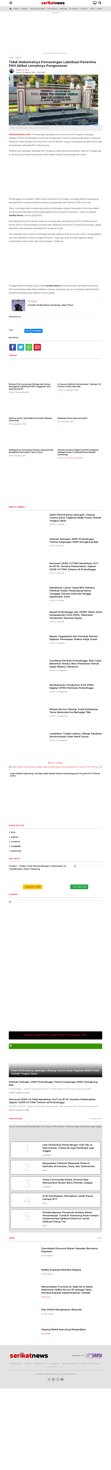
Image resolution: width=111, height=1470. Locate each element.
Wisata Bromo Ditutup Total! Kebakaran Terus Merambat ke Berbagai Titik (73, 711)
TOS (61, 1432)
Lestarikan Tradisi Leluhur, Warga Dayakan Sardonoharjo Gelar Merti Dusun (75, 735)
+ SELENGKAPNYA (95, 1184)
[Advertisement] (55, 33)
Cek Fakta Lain (79, 881)
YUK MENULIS (53, 1429)
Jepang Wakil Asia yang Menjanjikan (63, 1394)
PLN (12, 827)
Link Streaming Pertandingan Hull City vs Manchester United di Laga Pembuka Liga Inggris (68, 1213)
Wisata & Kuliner (37, 9)
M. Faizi (26, 70)
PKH (27, 331)
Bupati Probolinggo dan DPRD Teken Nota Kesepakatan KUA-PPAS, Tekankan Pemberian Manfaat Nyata (75, 614)
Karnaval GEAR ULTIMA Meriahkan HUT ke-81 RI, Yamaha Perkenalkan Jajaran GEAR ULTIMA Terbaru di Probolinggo (74, 566)
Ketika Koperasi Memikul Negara (61, 1335)
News (16, 9)
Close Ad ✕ (55, 13)
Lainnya (100, 9)
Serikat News (46, 1362)
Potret (84, 9)
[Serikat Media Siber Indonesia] (94, 1421)
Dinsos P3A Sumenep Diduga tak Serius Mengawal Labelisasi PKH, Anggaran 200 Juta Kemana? (29, 386)
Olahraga (74, 9)
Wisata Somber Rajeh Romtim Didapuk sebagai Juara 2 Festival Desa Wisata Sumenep (78, 452)
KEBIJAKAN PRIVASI (70, 1429)
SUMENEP (36, 331)
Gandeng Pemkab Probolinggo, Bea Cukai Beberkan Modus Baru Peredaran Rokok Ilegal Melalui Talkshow (75, 663)
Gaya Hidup (52, 9)
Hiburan (63, 9)
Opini (92, 9)
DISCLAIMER (52, 1432)
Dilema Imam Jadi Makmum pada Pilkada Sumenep (30, 419)
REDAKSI (28, 1429)
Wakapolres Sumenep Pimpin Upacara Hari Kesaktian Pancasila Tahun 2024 (31, 451)
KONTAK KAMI (39, 1429)
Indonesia (15, 846)
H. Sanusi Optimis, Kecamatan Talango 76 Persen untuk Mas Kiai (79, 385)
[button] (13, 779)
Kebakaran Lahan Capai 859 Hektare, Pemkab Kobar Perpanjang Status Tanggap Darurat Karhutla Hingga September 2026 (72, 592)
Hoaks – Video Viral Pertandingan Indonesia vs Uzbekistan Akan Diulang (37, 862)
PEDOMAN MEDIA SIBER (90, 1429)
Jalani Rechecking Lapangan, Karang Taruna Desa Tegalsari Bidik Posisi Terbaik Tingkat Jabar (75, 517)
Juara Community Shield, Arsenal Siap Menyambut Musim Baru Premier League (68, 1246)
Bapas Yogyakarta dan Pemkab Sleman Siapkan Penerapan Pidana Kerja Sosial (73, 638)
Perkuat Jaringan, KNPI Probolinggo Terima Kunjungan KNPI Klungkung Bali (73, 540)
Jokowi (13, 832)
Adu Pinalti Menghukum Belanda (61, 1374)
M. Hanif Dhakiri (47, 1321)
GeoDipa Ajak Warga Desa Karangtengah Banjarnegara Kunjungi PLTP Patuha (50, 770)
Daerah (24, 9)
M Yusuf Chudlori (47, 1379)
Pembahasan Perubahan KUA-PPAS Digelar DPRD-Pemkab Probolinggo (71, 686)
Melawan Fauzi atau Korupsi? (73, 418)
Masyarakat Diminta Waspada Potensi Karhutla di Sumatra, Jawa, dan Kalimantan (69, 1230)
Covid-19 (14, 836)
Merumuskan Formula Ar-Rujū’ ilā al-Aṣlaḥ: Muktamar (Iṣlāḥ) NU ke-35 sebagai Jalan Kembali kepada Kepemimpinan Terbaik (67, 1354)
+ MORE (99, 1303)
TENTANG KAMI (15, 1429)
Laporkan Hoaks (32, 881)
